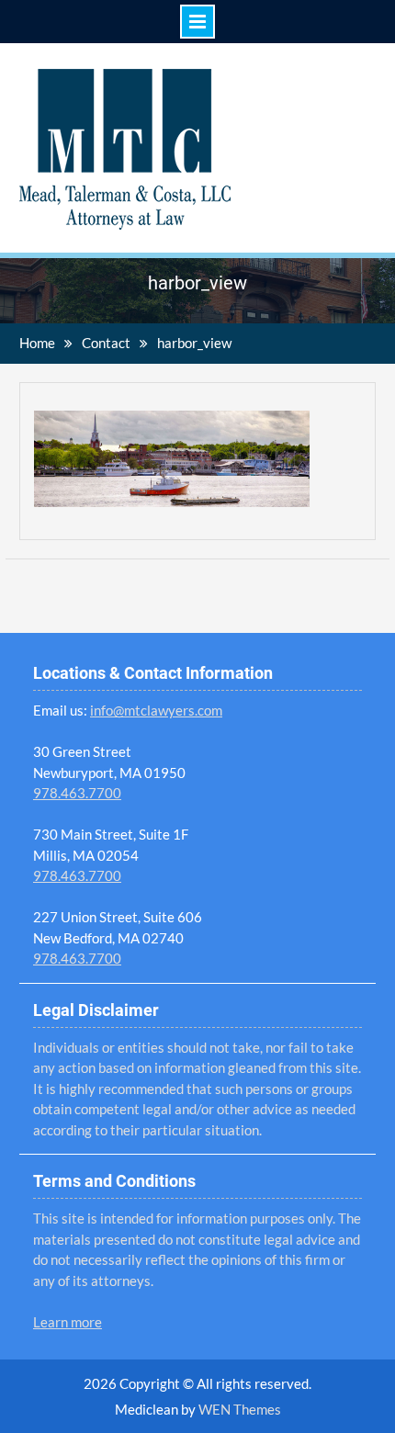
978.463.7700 (77, 792)
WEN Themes (239, 1409)
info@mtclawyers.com (156, 710)
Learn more (67, 1322)
